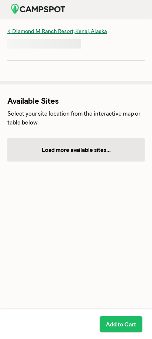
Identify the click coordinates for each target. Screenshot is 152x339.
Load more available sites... (76, 149)
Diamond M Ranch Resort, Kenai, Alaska (59, 30)
